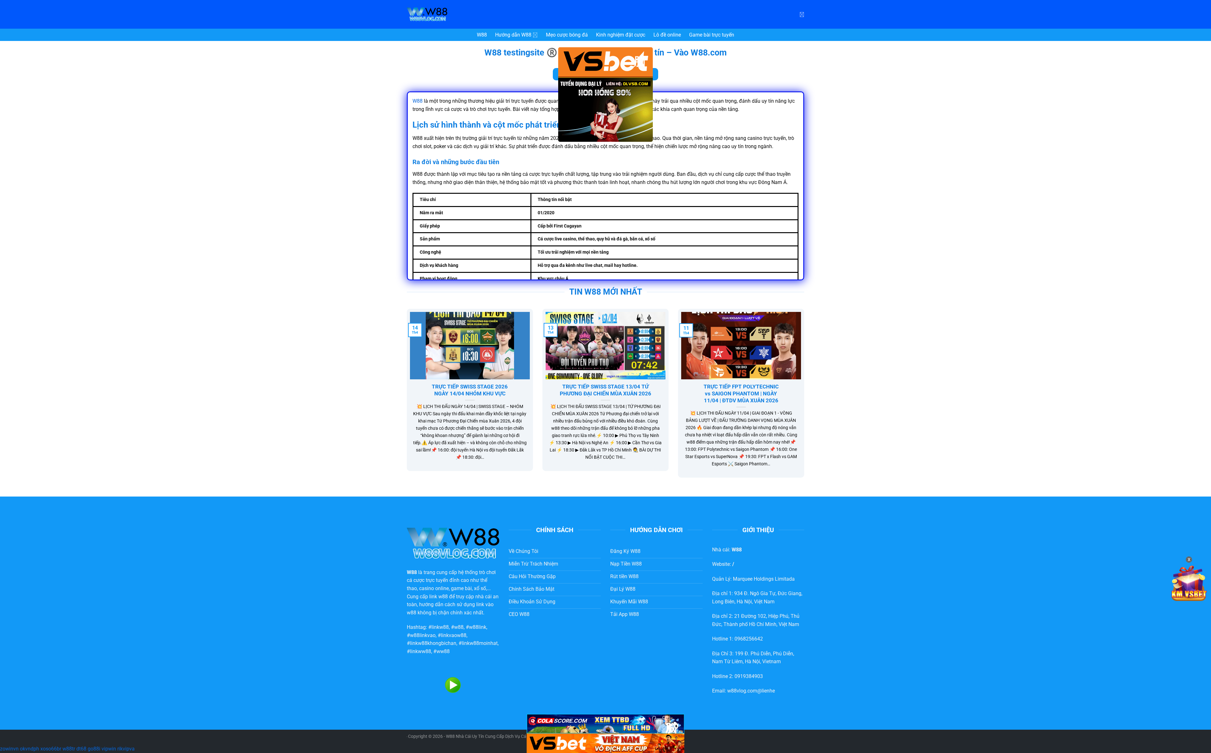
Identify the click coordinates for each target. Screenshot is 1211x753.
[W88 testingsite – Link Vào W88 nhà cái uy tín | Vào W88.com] (454, 14)
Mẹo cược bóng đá (567, 35)
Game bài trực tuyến (711, 35)
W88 (482, 35)
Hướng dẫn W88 (513, 35)
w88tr (68, 749)
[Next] (805, 397)
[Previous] (405, 397)
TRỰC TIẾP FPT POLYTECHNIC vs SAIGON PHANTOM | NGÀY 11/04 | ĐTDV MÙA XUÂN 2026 (741, 393)
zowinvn (9, 749)
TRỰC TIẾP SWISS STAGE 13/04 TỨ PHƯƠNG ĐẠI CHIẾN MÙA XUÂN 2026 (605, 390)
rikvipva (126, 749)
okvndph (29, 749)
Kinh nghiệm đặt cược (620, 35)
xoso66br (50, 749)
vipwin (109, 749)
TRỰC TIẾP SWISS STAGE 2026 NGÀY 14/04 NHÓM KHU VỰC (470, 390)
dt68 (81, 749)
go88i (94, 749)
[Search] (801, 14)
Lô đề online (667, 35)
